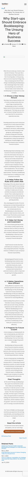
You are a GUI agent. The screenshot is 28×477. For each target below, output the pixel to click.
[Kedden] (5, 4)
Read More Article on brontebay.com (14, 431)
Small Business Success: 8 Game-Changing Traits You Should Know (14, 453)
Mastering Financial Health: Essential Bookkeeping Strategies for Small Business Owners (14, 447)
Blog (3, 8)
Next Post (22, 438)
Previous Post (6, 436)
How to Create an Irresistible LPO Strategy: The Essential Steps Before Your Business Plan (14, 459)
